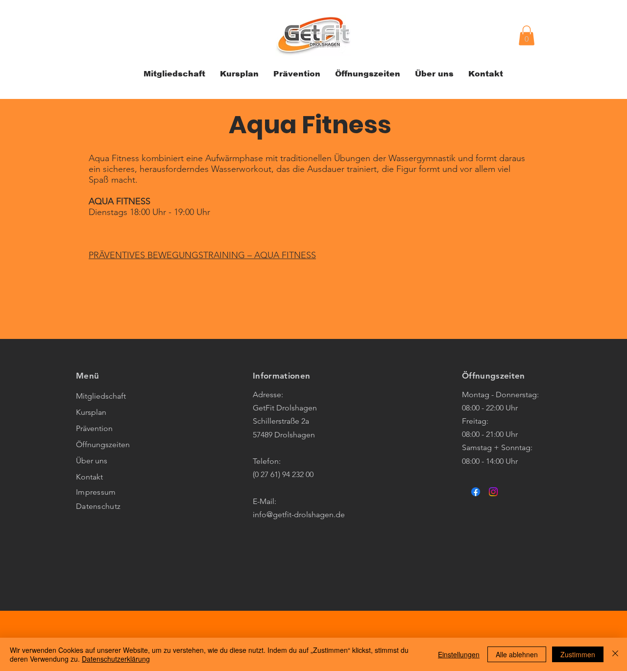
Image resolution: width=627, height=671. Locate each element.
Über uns (91, 460)
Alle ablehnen (517, 654)
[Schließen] (615, 654)
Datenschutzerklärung (116, 659)
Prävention (94, 428)
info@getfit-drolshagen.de (299, 514)
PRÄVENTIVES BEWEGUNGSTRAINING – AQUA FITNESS (202, 255)
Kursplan (91, 412)
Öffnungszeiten (103, 444)
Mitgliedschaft (101, 396)
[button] (526, 35)
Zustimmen (577, 654)
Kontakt (89, 476)
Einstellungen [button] (459, 654)
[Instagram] (493, 492)
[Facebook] (476, 492)
